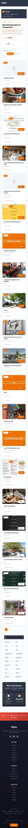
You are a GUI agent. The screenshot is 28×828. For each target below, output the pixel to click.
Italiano (14, 787)
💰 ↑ (6, 56)
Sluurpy (14, 759)
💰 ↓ (10, 56)
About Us (14, 768)
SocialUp (20, 813)
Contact (14, 771)
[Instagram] (14, 736)
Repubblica (4, 811)
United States (14, 757)
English (14, 790)
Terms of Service (14, 776)
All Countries (14, 745)
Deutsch (14, 797)
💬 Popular (18, 53)
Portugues (14, 799)
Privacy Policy (14, 773)
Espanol (14, 792)
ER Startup (15, 813)
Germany (14, 755)
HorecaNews (17, 811)
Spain (14, 752)
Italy (14, 747)
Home (4, 22)
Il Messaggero (10, 811)
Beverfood (23, 811)
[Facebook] (10, 736)
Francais (14, 795)
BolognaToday (8, 813)
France (14, 750)
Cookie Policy (14, 778)
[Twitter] (17, 736)
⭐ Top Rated (10, 53)
